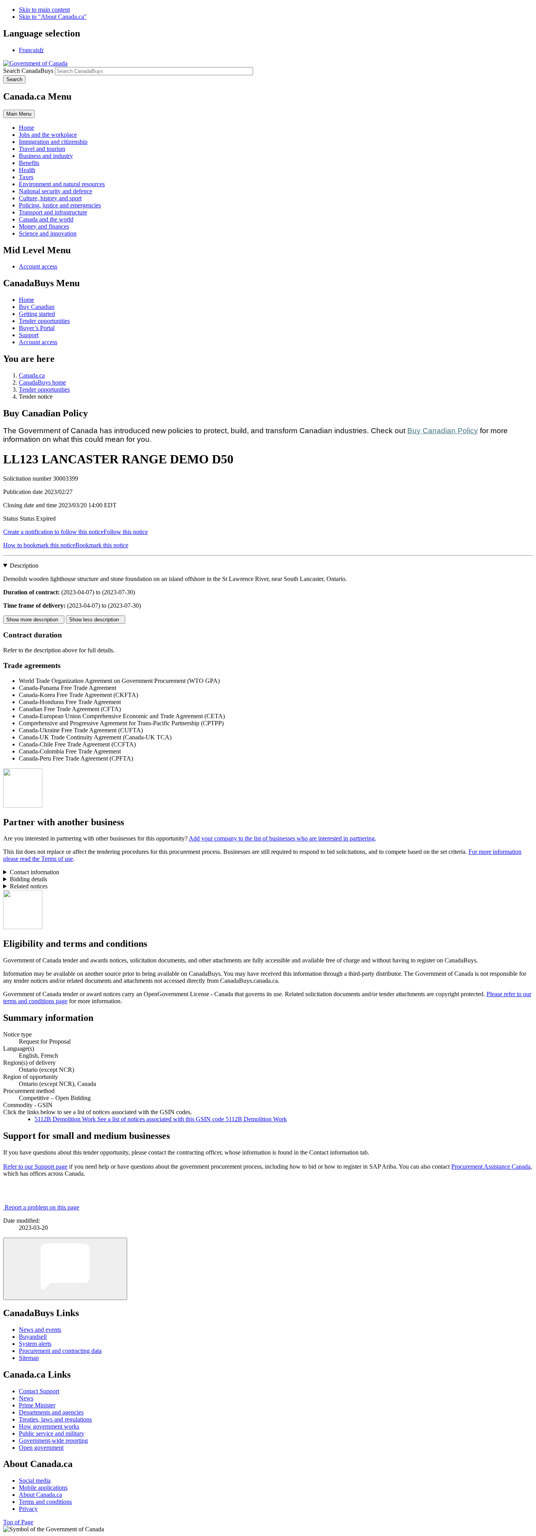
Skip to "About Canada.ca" (53, 16)
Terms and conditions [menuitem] (45, 1501)
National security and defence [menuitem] (55, 191)
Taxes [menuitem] (26, 177)
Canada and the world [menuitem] (46, 219)
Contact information (34, 872)
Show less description (95, 620)
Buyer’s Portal (37, 328)
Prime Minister (37, 1405)
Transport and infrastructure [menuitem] (53, 212)
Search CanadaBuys (28, 70)
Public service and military (51, 1433)
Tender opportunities (44, 321)
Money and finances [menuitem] (44, 226)
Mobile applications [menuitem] (43, 1487)
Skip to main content (44, 9)
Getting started (37, 313)
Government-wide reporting (53, 1440)
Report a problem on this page (42, 1207)
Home (26, 299)
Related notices (28, 886)
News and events (40, 1329)
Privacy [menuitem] (28, 1508)
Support (28, 335)
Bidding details (28, 879)
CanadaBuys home (42, 382)
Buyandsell (33, 1336)
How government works (49, 1426)
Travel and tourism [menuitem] (42, 148)
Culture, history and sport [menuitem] (50, 198)
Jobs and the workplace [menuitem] (48, 134)
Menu (18, 114)
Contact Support (39, 1391)
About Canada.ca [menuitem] (40, 1494)
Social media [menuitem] (35, 1480)
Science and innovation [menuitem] (48, 233)
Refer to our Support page (35, 1166)
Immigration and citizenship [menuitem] (53, 141)
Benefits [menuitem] (29, 163)
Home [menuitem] (26, 127)
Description (24, 565)
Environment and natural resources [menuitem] (62, 184)
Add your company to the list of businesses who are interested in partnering (282, 838)
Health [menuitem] (27, 170)
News (26, 1398)
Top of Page (18, 1522)
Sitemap (29, 1357)
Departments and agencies (51, 1412)
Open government (41, 1447)
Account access (38, 266)
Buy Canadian (37, 306)
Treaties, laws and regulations (55, 1419)
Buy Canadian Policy (442, 431)
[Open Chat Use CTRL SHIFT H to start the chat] (65, 1269)
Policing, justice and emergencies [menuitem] (60, 205)
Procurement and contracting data (60, 1350)
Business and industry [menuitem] (46, 156)
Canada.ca (32, 375)
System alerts (35, 1343)
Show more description (33, 620)
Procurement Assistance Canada (491, 1166)
